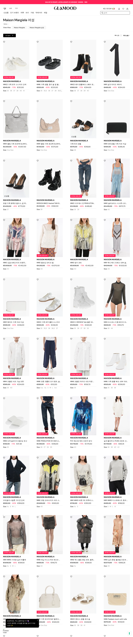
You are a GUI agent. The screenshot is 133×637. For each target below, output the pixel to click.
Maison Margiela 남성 (37, 27)
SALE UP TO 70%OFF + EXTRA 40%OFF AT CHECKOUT (61, 2)
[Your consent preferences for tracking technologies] (129, 633)
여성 (5, 8)
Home (5, 24)
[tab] (5, 9)
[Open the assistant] (6, 631)
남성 (10, 8)
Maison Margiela (19, 27)
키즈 (16, 8)
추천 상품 (126, 35)
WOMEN (80, 2)
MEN (85, 2)
